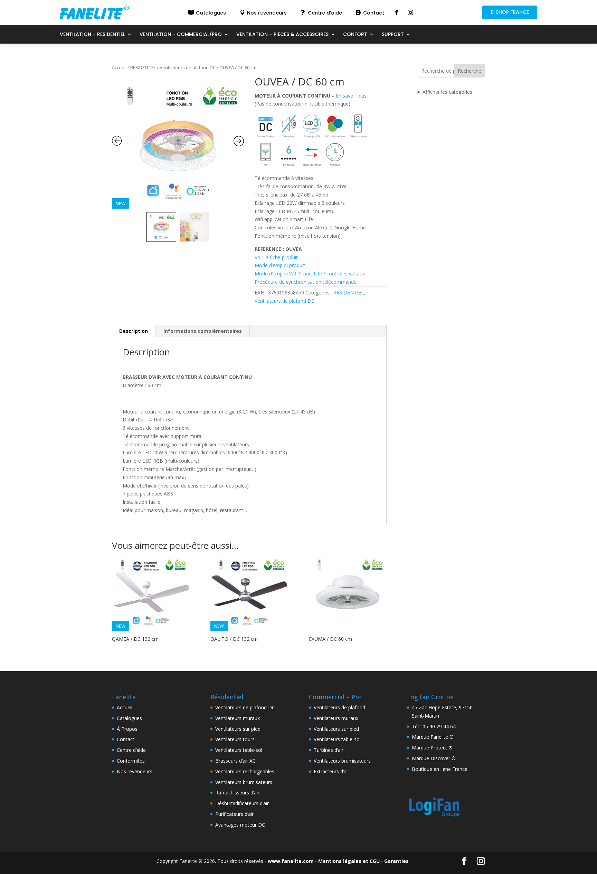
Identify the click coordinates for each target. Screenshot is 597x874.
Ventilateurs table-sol (238, 750)
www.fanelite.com (291, 861)
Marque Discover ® (434, 758)
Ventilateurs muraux (237, 718)
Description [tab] (133, 331)
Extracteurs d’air (331, 771)
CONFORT (355, 35)
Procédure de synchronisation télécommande (306, 282)
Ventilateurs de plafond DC (188, 67)
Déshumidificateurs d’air (242, 803)
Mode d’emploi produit (280, 265)
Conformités (131, 760)
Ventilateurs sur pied (237, 729)
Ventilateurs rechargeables (244, 771)
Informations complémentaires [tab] (202, 331)
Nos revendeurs (267, 12)
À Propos (127, 729)
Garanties (396, 861)
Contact (373, 12)
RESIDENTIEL (143, 67)
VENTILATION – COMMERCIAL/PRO (181, 35)
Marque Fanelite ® (433, 737)
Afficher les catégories (447, 92)
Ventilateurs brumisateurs (243, 782)
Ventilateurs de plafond (339, 707)
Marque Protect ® (432, 747)
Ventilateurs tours (235, 739)
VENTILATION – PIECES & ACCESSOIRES (282, 35)
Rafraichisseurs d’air (237, 792)
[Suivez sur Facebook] (396, 12)
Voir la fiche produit (276, 257)
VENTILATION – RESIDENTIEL (92, 35)
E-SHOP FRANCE (510, 12)
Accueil (119, 67)
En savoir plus (351, 95)
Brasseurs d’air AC (235, 760)
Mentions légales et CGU (349, 861)
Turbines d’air (328, 750)
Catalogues (211, 12)
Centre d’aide (131, 750)
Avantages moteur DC (240, 824)
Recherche (469, 70)
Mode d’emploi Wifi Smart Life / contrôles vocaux (310, 273)
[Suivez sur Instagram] (410, 12)
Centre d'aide (325, 12)
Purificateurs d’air (234, 814)
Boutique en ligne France (439, 769)
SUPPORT (393, 35)
